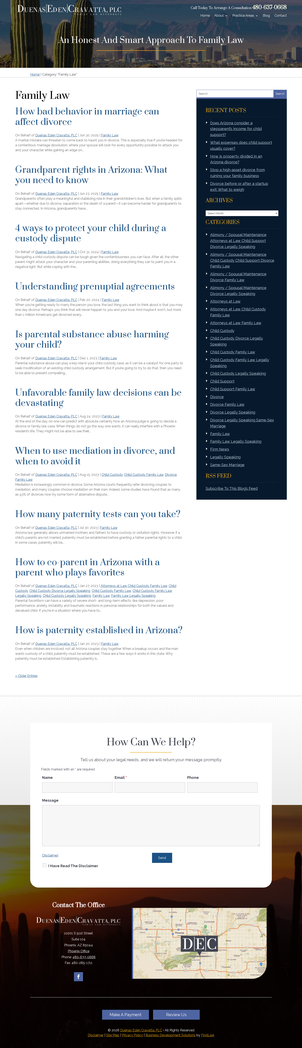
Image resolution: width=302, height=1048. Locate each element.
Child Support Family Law (232, 389)
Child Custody (112, 475)
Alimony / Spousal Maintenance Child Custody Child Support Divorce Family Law (242, 260)
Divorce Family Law (227, 404)
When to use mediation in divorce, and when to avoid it (95, 456)
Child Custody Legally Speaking (67, 596)
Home (205, 15)
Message (50, 800)
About (219, 15)
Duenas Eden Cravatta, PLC (56, 135)
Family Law (110, 135)
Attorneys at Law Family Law (235, 323)
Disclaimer (50, 855)
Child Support (222, 381)
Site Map (112, 1035)
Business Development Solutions (170, 1035)
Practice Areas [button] (243, 15)
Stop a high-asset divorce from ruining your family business (237, 173)
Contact (280, 15)
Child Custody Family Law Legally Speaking (239, 363)
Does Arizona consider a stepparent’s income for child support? (236, 129)
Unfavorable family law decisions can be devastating (98, 398)
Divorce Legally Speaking (232, 412)
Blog (266, 15)
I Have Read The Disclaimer (73, 866)
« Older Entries (26, 676)
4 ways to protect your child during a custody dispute (90, 233)
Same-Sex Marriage (227, 465)
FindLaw (207, 1035)
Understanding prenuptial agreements (95, 287)
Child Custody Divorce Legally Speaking (59, 591)
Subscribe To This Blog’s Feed (232, 488)
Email (121, 777)
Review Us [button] (176, 1014)
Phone (193, 777)
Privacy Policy (132, 1035)
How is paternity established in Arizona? (98, 630)
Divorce (171, 475)
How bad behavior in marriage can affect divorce (87, 117)
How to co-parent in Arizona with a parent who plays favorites (87, 568)
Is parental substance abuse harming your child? (92, 340)
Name (47, 777)
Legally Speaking (225, 457)
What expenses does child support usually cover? (241, 145)
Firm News (219, 449)
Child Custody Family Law (144, 475)
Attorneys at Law (225, 301)
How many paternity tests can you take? (97, 514)
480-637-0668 (269, 7)
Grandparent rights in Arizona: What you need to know (91, 175)
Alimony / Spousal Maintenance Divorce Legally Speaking (238, 291)
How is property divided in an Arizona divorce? (236, 159)
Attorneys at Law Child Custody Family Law (134, 586)
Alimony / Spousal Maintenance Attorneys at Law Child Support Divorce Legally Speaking (238, 241)
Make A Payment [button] (125, 1014)
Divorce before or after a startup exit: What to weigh (239, 186)
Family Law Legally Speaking (133, 596)
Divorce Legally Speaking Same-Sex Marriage (242, 423)
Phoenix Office (78, 951)
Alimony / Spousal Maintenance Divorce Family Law (238, 277)
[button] (298, 1018)
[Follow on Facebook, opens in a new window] (78, 976)
